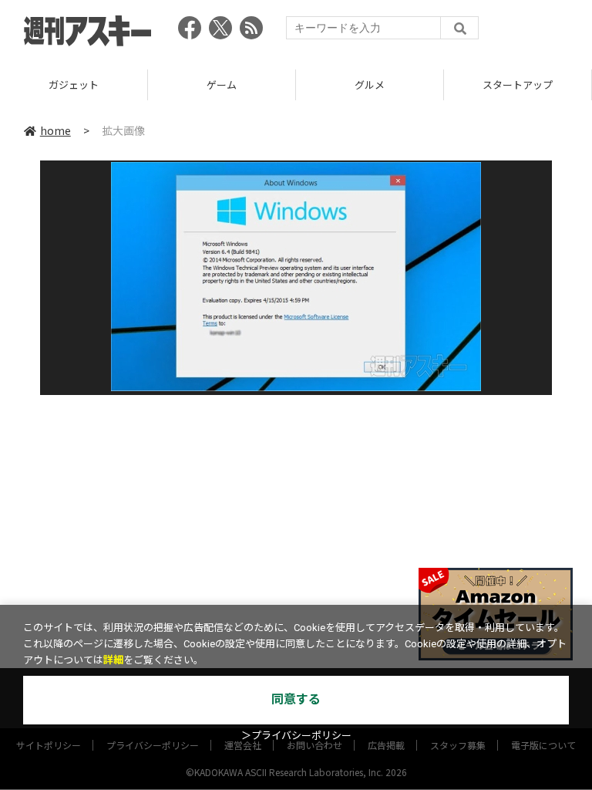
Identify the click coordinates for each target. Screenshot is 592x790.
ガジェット (74, 84)
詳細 (113, 660)
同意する (296, 699)
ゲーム (222, 84)
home (55, 130)
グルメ (370, 84)
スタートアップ (518, 84)
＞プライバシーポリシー (296, 735)
